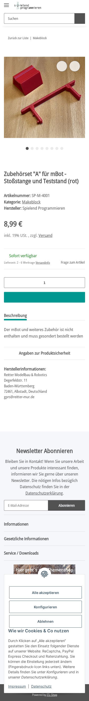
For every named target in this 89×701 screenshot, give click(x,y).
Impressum (17, 686)
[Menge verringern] (9, 283)
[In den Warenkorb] (8, 54)
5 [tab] (46, 148)
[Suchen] (79, 18)
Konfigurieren (45, 607)
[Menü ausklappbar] (6, 3)
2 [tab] (32, 148)
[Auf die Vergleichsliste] (61, 66)
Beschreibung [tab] (15, 315)
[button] (65, 5)
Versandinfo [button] (43, 262)
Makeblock (31, 202)
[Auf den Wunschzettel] (74, 66)
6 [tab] (51, 148)
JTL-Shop (52, 695)
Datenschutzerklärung (44, 493)
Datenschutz (41, 686)
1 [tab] (27, 148)
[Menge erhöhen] (79, 283)
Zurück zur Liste (18, 38)
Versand (45, 235)
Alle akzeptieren (45, 592)
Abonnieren (67, 505)
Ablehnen (45, 621)
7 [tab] (56, 148)
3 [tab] (37, 148)
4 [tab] (42, 148)
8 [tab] (61, 148)
